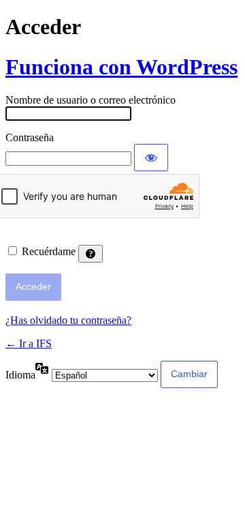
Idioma (20, 375)
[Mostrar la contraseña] (151, 157)
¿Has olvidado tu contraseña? (68, 320)
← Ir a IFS (28, 343)
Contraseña (29, 137)
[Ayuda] (90, 254)
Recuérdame (49, 251)
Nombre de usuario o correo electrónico (90, 100)
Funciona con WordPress (121, 67)
